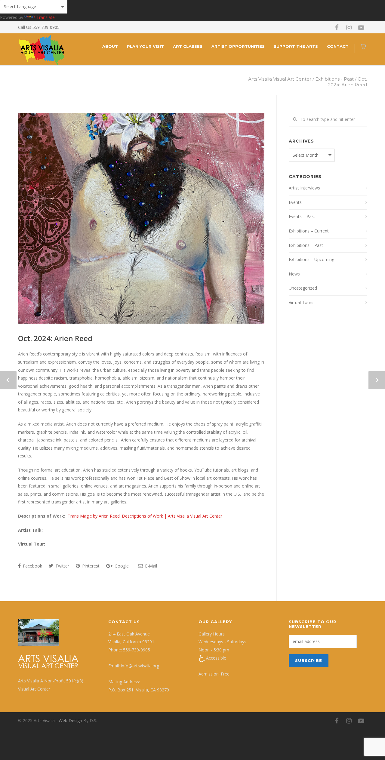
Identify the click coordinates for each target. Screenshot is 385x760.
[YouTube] (361, 27)
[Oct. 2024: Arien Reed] (141, 218)
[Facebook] (337, 27)
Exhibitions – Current (309, 231)
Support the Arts (296, 46)
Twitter (61, 566)
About (110, 46)
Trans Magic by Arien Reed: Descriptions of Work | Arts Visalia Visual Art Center (145, 516)
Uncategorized (303, 288)
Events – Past (302, 216)
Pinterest (90, 566)
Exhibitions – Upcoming (311, 259)
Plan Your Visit (145, 46)
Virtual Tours (301, 302)
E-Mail (150, 566)
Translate (45, 17)
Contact (338, 46)
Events (295, 202)
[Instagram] (349, 27)
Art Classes (187, 46)
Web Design (70, 720)
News (294, 274)
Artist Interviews (304, 188)
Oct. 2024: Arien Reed (55, 338)
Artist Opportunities (238, 46)
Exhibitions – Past (306, 245)
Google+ (122, 566)
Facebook (32, 566)
